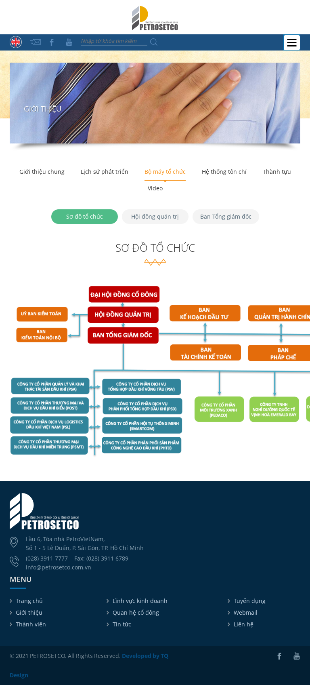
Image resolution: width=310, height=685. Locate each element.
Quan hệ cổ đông (136, 612)
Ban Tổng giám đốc (225, 216)
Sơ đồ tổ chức (84, 216)
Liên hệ (243, 624)
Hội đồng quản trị (155, 216)
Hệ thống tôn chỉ (224, 171)
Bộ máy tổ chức (165, 171)
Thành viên (31, 624)
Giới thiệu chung (42, 171)
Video (155, 188)
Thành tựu (277, 171)
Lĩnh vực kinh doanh (140, 601)
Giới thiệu (29, 612)
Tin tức (122, 624)
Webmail (246, 612)
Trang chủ (29, 601)
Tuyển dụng (250, 601)
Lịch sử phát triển (104, 171)
